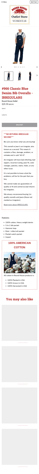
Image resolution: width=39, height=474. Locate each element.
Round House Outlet (9, 101)
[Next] (37, 67)
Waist (4, 108)
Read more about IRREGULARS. (16, 204)
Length (4, 115)
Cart (35, 2)
